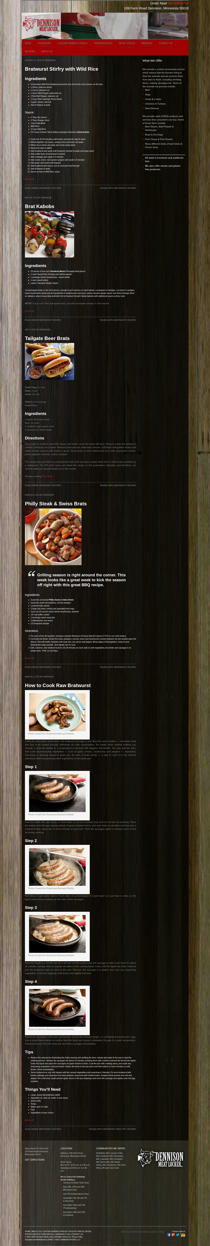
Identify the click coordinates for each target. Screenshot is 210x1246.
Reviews (30, 51)
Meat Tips (121, 1129)
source (29, 179)
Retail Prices (127, 43)
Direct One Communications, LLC (64, 1240)
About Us (36, 1231)
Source (29, 311)
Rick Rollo (47, 476)
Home (28, 43)
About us (47, 51)
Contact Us (77, 1234)
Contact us (166, 43)
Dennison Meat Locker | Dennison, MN (44, 27)
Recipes (56, 188)
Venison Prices (103, 43)
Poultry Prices (76, 1231)
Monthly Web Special (43, 1234)
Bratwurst (45, 188)
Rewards (147, 43)
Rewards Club (62, 1234)
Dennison (50, 60)
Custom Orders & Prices (72, 43)
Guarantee (44, 43)
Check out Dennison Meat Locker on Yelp (142, 1231)
